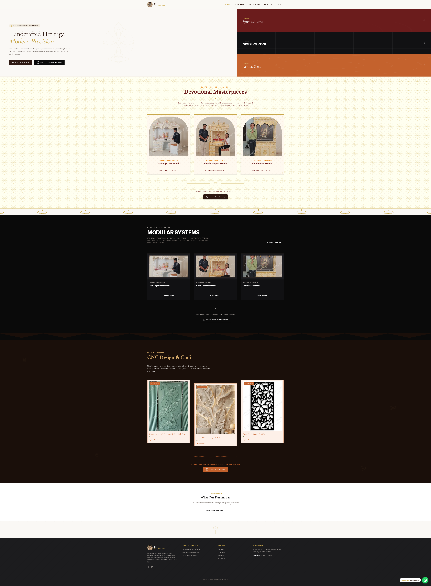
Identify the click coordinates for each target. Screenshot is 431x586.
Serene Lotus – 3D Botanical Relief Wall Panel (167, 434)
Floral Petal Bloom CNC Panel (255, 434)
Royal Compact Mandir (215, 164)
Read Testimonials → (215, 511)
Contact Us (221, 555)
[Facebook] (148, 567)
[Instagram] (152, 567)
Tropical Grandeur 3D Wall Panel (209, 437)
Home (227, 4)
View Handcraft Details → (168, 170)
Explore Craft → (154, 440)
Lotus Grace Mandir (262, 164)
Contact (280, 4)
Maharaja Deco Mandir (168, 164)
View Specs (169, 296)
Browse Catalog (19, 62)
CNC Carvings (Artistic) (190, 555)
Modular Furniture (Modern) (191, 552)
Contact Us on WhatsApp (51, 62)
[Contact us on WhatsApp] (425, 580)
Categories (238, 4)
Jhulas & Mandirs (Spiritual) (191, 549)
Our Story (221, 549)
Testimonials (254, 4)
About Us (268, 4)
